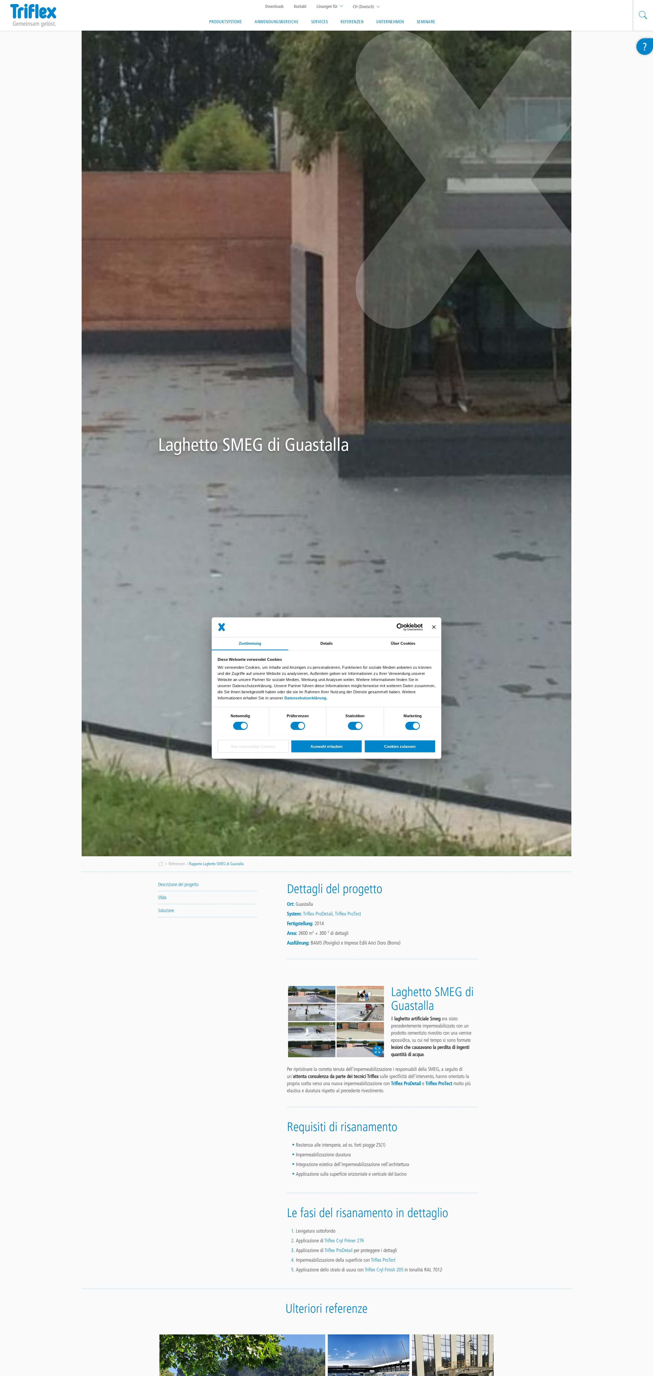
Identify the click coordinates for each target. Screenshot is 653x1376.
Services (319, 21)
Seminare (426, 21)
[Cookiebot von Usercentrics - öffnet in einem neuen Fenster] (400, 627)
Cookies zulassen (400, 746)
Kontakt (300, 6)
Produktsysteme (225, 21)
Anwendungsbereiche (276, 21)
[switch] (298, 726)
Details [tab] (326, 643)
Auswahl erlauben (326, 746)
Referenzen (352, 21)
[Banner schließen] (434, 627)
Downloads (274, 6)
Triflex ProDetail (318, 914)
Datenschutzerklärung (305, 698)
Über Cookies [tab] (403, 643)
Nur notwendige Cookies (253, 746)
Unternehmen (390, 21)
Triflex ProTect (348, 914)
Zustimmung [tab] (250, 643)
